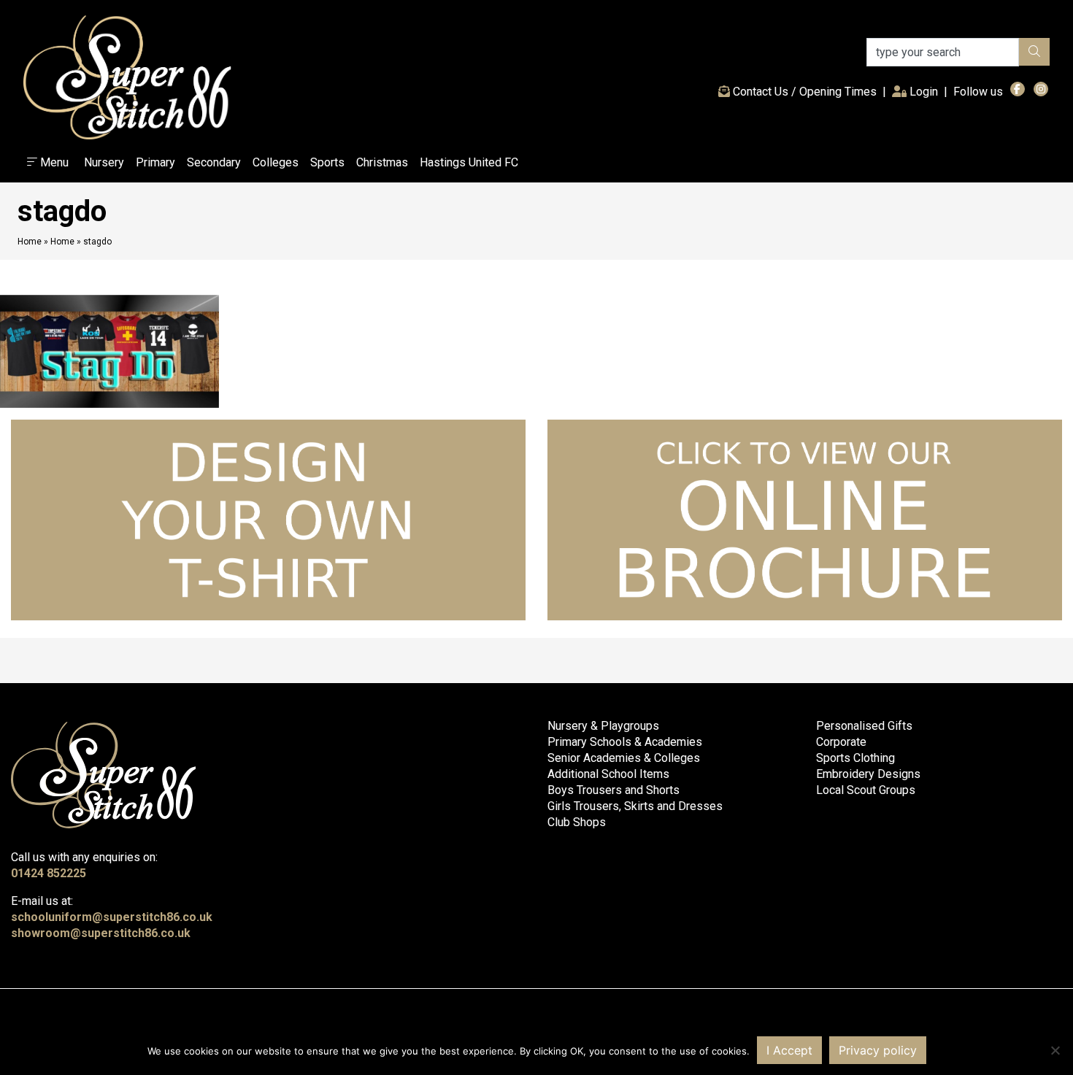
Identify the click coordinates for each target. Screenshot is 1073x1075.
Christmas (382, 162)
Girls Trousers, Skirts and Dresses (635, 806)
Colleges (276, 162)
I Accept (789, 1050)
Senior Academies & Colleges (623, 758)
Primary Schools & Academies (624, 742)
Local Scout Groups (865, 790)
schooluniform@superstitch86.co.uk (111, 917)
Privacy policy (878, 1050)
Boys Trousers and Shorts (613, 790)
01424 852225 (48, 873)
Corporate (841, 742)
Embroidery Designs (868, 774)
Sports (327, 162)
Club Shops (576, 822)
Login (925, 91)
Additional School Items (608, 774)
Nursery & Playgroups (603, 726)
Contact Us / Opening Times (803, 92)
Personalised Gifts (864, 726)
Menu (53, 162)
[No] (1054, 1050)
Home (30, 241)
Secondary (214, 162)
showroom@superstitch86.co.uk (101, 933)
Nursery (104, 162)
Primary (155, 162)
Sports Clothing (855, 758)
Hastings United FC (469, 162)
